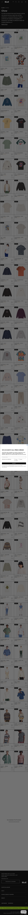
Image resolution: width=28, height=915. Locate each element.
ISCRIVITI (14, 463)
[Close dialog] (27, 444)
